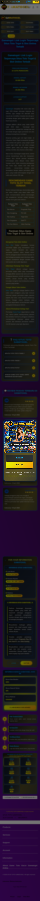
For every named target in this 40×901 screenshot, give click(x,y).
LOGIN (29, 1)
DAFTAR (36, 1)
